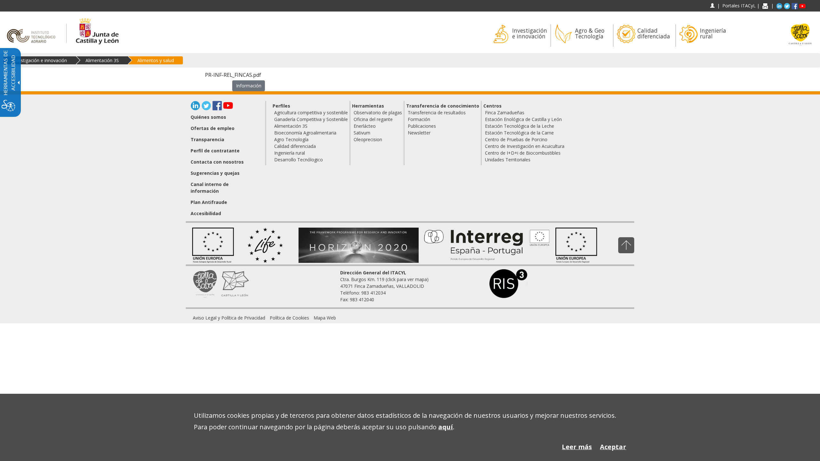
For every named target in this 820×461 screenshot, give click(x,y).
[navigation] (739, 6)
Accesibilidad (206, 213)
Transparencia (207, 139)
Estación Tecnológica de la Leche (519, 126)
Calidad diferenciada (295, 146)
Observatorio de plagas (378, 112)
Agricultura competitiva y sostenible (311, 112)
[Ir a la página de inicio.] (33, 30)
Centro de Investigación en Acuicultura (524, 146)
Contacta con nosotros (217, 162)
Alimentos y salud (155, 60)
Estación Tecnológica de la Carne (519, 133)
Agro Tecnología (291, 139)
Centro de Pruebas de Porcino (516, 139)
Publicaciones (422, 126)
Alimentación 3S (102, 60)
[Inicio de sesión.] (712, 6)
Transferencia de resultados (437, 112)
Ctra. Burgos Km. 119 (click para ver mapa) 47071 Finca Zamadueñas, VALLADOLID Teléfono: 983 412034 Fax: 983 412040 (384, 286)
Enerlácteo (365, 126)
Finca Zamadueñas (504, 112)
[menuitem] (519, 35)
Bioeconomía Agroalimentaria (305, 133)
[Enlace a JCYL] (96, 30)
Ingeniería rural (289, 153)
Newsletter (419, 133)
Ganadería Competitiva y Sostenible (311, 119)
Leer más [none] (577, 446)
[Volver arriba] (626, 245)
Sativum (362, 133)
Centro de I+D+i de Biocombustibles (523, 153)
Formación (419, 119)
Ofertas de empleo (212, 128)
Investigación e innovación (39, 60)
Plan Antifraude (209, 202)
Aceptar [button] (613, 446)
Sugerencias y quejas (215, 173)
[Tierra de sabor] (205, 283)
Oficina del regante (373, 119)
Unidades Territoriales (507, 160)
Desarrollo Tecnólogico (298, 160)
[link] (229, 317)
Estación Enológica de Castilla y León (523, 119)
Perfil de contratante (215, 151)
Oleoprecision (368, 139)
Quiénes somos (208, 117)
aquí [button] (445, 427)
